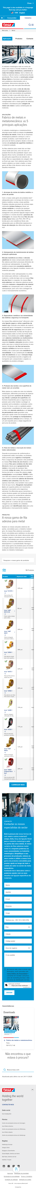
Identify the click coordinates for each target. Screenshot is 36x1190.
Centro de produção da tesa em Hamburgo (13, 1135)
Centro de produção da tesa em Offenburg (13, 1129)
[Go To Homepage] (2, 18)
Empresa (9, 906)
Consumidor (12, 18)
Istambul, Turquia (6, 1159)
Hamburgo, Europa (7, 1144)
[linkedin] (18, 1166)
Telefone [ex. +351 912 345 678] (17, 920)
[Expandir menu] (32, 24)
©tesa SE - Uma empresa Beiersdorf (18, 1183)
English (22, 13)
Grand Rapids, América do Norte (11, 1153)
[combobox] (18, 927)
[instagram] (13, 1166)
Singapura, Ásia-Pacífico (8, 1150)
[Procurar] (29, 24)
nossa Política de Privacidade (17, 973)
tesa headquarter (6, 1113)
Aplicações (7, 39)
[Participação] (5, 593)
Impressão (10, 1173)
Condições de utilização (11, 1179)
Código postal (10, 941)
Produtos (18, 39)
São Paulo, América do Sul (9, 1156)
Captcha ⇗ (27, 987)
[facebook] (8, 1166)
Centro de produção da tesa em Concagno (13, 1123)
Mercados (5, 30)
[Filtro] (4, 570)
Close (29, 3)
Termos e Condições (26, 1176)
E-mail (8, 899)
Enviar (9, 993)
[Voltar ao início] (32, 1089)
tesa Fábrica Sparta (7, 1132)
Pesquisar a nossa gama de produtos (16, 560)
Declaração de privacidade (21, 1173)
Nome (8, 885)
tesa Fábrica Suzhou (7, 1126)
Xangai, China (5, 1147)
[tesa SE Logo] (8, 25)
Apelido (8, 892)
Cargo (8, 913)
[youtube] (4, 1166)
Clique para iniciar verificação (20, 985)
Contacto (29, 39)
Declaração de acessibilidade (12, 1176)
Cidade (8, 934)
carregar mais (18, 785)
